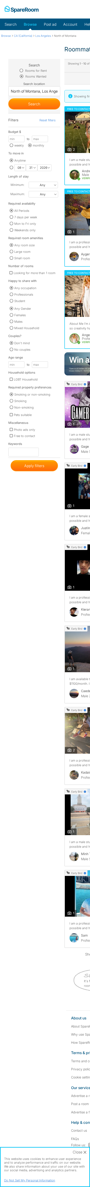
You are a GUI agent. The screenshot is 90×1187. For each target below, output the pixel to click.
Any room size (24, 245)
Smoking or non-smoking (32, 394)
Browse (30, 24)
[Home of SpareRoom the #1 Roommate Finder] (22, 9)
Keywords (15, 445)
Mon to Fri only (25, 223)
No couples (22, 349)
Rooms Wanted (35, 76)
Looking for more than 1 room (34, 273)
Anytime (20, 160)
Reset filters (47, 120)
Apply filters (34, 465)
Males (18, 321)
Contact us (79, 1130)
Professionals (23, 294)
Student (19, 301)
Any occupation (25, 288)
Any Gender (22, 308)
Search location (34, 84)
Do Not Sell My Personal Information (29, 1180)
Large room (22, 251)
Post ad (50, 24)
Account (70, 24)
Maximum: (17, 194)
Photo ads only (24, 429)
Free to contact (24, 436)
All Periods (21, 210)
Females (20, 315)
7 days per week (25, 217)
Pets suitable (23, 415)
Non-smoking (24, 407)
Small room (22, 258)
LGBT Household (26, 379)
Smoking (20, 401)
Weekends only (25, 230)
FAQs (75, 1139)
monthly (38, 145)
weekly (19, 145)
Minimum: (17, 185)
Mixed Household (26, 328)
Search (11, 24)
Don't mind (22, 343)
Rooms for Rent (35, 70)
